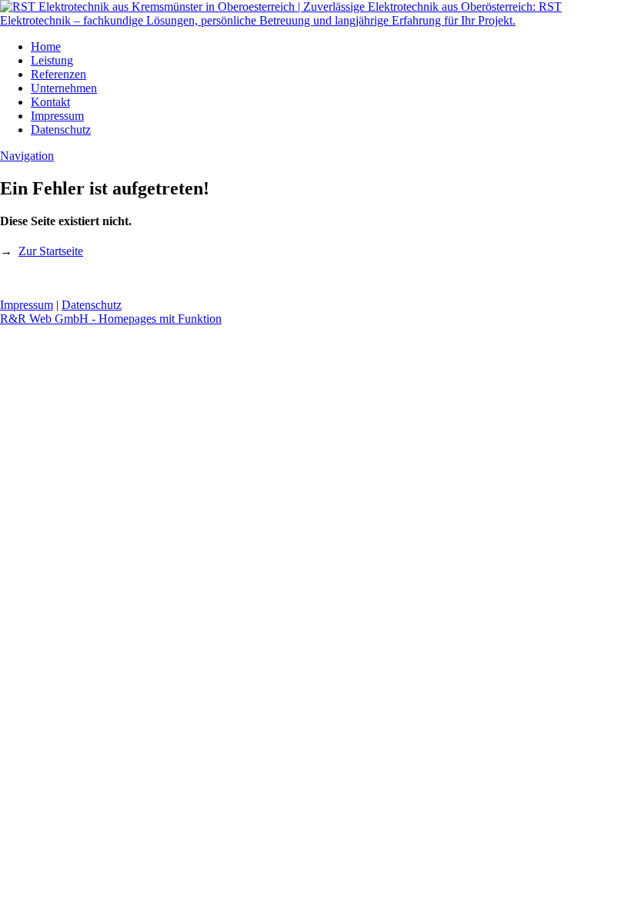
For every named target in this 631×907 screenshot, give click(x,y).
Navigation (27, 155)
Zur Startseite (50, 250)
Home (46, 46)
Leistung (52, 60)
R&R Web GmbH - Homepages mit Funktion (111, 318)
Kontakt (50, 101)
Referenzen (58, 74)
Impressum (57, 115)
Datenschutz (61, 129)
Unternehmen (64, 88)
